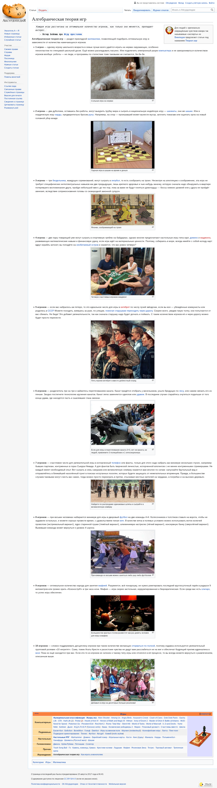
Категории (38, 762)
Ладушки (118, 748)
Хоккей (108, 734)
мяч (122, 520)
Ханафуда (58, 740)
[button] (11, 108)
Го (70, 748)
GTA (60, 721)
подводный (135, 731)
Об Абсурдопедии (70, 784)
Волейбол (78, 731)
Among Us (115, 718)
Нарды (158, 737)
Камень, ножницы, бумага (83, 748)
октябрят (125, 307)
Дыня (70, 727)
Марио (137, 727)
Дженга (56, 744)
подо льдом (117, 734)
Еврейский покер (99, 737)
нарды (58, 114)
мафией (102, 585)
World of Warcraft (153, 724)
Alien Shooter (104, 718)
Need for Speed (60, 724)
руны (91, 114)
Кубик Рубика (67, 744)
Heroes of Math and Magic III (112, 721)
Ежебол (95, 731)
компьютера (165, 50)
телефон (116, 462)
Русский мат (80, 740)
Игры (123, 714)
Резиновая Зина (139, 748)
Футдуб (100, 734)
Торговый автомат (164, 748)
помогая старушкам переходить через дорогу (129, 310)
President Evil (87, 724)
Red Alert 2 (100, 724)
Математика (59, 762)
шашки (189, 111)
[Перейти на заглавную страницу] (14, 12)
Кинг (135, 737)
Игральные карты (117, 737)
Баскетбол (58, 731)
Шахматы (68, 740)
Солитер (90, 744)
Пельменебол (168, 737)
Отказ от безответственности (93, 784)
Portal (77, 721)
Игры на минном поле (110, 731)
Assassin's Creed (140, 718)
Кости (129, 737)
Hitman (129, 721)
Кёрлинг (125, 731)
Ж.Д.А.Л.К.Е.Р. (80, 727)
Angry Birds (127, 718)
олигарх (205, 589)
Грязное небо (93, 727)
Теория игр (191, 41)
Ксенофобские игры (151, 731)
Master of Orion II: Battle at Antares (164, 721)
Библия (62, 727)
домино (194, 237)
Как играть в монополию (92, 754)
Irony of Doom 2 (141, 721)
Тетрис (151, 748)
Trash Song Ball (60, 748)
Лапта (165, 731)
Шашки (91, 740)
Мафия (126, 748)
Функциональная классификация (69, 718)
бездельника (59, 180)
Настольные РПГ (61, 737)
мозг (37, 653)
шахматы (171, 111)
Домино (86, 737)
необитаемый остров (87, 244)
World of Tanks (138, 724)
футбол (123, 517)
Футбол (92, 734)
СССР (50, 310)
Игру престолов (73, 34)
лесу (181, 391)
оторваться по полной (143, 645)
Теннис (84, 734)
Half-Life (67, 721)
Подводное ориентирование (66, 734)
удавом (140, 394)
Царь (140, 737)
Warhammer (76, 737)
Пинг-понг (173, 731)
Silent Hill (126, 724)
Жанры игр (91, 718)
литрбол (115, 180)
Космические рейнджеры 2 (121, 727)
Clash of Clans (156, 718)
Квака (104, 727)
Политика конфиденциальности (45, 784)
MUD (182, 721)
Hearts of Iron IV (91, 721)
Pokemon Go (74, 724)
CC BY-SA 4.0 (70, 779)
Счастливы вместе (169, 727)
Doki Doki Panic (171, 718)
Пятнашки (79, 744)
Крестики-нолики (104, 748)
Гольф (87, 731)
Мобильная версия (117, 784)
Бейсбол (68, 731)
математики (94, 39)
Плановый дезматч (150, 727)
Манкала (149, 737)
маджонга (205, 237)
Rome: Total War (113, 724)
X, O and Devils (169, 724)
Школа (182, 727)
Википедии (180, 37)
